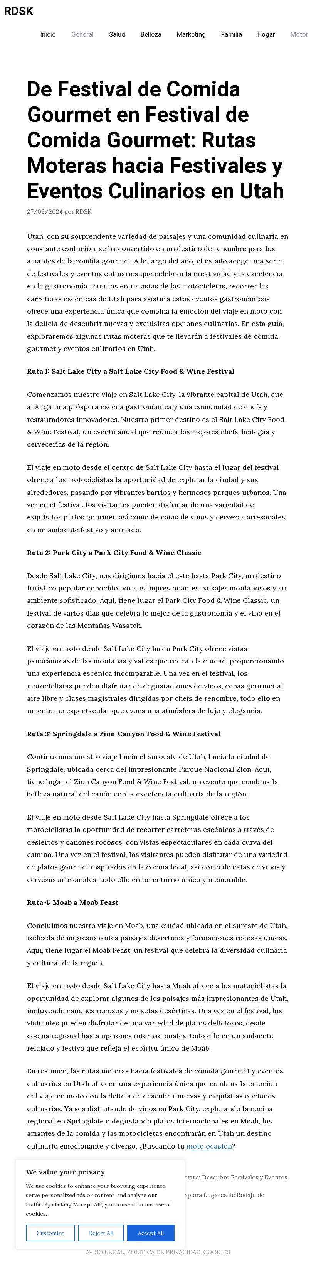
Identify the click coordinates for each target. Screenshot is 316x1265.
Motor (299, 34)
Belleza (151, 34)
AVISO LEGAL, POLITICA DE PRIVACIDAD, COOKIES (158, 1252)
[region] (100, 1204)
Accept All (151, 1233)
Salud (117, 34)
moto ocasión (209, 1146)
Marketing (191, 34)
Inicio (48, 34)
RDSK (18, 11)
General (82, 34)
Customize (50, 1233)
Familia (231, 34)
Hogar (266, 34)
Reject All (101, 1233)
